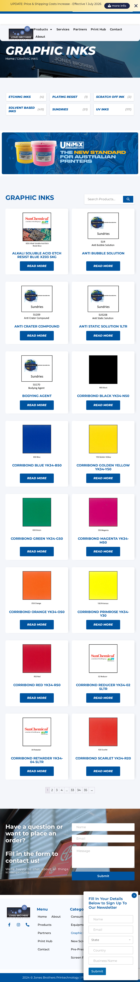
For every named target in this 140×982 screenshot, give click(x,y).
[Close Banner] (136, 6)
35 (85, 790)
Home (10, 58)
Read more (36, 266)
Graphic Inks (80, 933)
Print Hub (98, 29)
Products (41, 29)
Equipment (79, 925)
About (40, 36)
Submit (103, 876)
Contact (116, 29)
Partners (80, 29)
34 (79, 790)
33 (72, 790)
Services (63, 29)
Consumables (81, 916)
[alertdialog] (70, 5)
